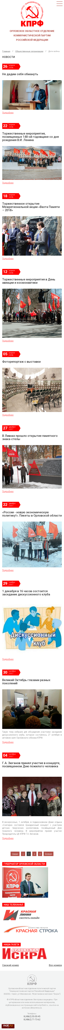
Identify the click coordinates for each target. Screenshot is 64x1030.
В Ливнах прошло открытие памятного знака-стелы (30, 437)
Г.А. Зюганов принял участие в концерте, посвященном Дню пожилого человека (31, 764)
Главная (6, 51)
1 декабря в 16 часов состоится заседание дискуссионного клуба (26, 592)
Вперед (48, 854)
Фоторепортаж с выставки (21, 361)
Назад (15, 854)
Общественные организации (29, 51)
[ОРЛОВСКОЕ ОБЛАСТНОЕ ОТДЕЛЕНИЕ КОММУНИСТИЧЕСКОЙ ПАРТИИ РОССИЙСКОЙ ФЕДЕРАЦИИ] (32, 13)
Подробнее (8, 112)
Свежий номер (10, 965)
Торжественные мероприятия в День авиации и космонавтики (28, 281)
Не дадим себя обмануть (20, 74)
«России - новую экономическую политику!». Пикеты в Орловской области (32, 513)
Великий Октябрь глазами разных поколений (26, 681)
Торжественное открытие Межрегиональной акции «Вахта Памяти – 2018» (31, 207)
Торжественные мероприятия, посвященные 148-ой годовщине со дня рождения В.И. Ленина (30, 137)
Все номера (55, 965)
